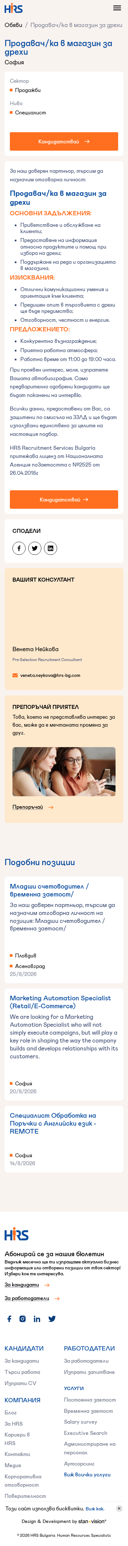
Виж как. (95, 1508)
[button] (115, 8)
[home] (14, 8)
